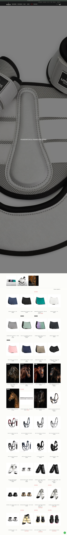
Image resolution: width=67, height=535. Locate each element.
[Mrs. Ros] (8, 4)
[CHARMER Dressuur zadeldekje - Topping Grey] (12, 325)
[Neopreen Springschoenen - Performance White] (26, 469)
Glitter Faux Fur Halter (40, 456)
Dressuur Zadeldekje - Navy (13, 311)
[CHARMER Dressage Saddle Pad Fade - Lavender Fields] (40, 325)
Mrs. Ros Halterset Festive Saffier (26, 433)
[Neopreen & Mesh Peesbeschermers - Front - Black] (40, 469)
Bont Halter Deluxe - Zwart (54, 456)
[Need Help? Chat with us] (65, 533)
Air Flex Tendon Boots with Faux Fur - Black (40, 530)
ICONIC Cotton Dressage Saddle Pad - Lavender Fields (27, 336)
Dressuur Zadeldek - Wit (54, 311)
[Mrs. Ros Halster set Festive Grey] (54, 422)
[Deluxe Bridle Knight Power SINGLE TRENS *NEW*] (26, 373)
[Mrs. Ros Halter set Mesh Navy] (26, 446)
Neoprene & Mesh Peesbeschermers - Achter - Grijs (54, 505)
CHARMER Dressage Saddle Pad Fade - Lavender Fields (40, 336)
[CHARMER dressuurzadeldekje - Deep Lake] (40, 300)
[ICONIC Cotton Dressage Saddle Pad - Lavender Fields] (26, 325)
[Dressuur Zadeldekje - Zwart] (54, 325)
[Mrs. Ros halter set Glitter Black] (40, 422)
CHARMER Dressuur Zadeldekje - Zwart (27, 311)
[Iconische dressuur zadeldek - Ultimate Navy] (26, 349)
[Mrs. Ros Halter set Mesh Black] (12, 446)
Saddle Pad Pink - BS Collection (13, 359)
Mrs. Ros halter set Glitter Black (40, 433)
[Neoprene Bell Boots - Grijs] (12, 519)
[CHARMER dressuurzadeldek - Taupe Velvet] (40, 349)
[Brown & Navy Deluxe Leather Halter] (54, 398)
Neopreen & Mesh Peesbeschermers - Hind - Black (54, 480)
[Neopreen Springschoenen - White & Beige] (26, 494)
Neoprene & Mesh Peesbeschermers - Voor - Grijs (40, 505)
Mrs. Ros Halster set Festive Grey (54, 433)
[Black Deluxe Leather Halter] (40, 398)
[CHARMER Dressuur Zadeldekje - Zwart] (26, 300)
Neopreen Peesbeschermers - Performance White (12, 480)
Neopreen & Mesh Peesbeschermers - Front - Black (40, 480)
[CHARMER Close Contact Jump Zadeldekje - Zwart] (54, 349)
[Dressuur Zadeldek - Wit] (54, 300)
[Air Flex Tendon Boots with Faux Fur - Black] (40, 519)
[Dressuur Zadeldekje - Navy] (12, 300)
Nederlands (58, 2)
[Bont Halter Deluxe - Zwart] (54, 446)
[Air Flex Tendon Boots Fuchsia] (54, 519)
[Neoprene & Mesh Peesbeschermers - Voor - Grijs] (40, 494)
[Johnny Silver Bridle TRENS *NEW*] (40, 373)
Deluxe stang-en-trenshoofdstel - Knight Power (12, 384)
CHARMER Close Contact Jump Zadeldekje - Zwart (54, 360)
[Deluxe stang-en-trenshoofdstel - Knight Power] (12, 373)
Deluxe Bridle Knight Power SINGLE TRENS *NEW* (26, 384)
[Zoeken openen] (57, 4)
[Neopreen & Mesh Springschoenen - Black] (12, 494)
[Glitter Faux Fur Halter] (40, 446)
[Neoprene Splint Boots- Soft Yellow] (26, 519)
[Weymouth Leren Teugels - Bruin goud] (26, 398)
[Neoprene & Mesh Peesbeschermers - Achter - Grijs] (54, 494)
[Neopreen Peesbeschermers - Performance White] (12, 469)
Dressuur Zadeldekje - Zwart (54, 335)
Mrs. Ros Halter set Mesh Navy (26, 456)
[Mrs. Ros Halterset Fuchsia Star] (12, 422)
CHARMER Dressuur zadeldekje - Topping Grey (13, 336)
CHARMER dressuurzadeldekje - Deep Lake (40, 311)
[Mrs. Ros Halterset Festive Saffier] (26, 422)
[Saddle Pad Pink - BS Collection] (12, 349)
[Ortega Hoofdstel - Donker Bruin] (12, 398)
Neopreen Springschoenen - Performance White (26, 480)
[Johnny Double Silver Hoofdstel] (54, 373)
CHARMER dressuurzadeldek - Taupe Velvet (40, 360)
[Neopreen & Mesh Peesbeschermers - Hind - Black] (54, 469)
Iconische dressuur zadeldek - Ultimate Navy (26, 360)
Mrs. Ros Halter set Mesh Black (13, 456)
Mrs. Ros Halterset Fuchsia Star (13, 433)
